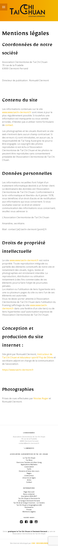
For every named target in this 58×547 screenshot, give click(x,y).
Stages (29, 473)
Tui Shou (29, 460)
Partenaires (29, 507)
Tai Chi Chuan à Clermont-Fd (29, 498)
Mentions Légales (29, 512)
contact (9, 125)
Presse (29, 509)
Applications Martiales (29, 464)
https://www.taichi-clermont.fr (18, 369)
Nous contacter (29, 494)
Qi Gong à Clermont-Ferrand (29, 501)
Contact (29, 482)
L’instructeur (29, 475)
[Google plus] (31, 521)
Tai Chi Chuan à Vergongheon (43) (29, 505)
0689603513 (30, 448)
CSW (33, 543)
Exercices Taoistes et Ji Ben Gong (29, 462)
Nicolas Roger (41, 398)
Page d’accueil (29, 492)
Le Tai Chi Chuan (29, 458)
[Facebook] (26, 521)
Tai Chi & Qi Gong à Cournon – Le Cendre (29, 503)
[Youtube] (36, 521)
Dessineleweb (42, 543)
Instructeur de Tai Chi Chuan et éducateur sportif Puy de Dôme (27, 356)
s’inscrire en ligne (29, 478)
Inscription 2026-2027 (29, 496)
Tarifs (29, 469)
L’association (29, 467)
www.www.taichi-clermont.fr (16, 112)
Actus (29, 480)
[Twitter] (21, 521)
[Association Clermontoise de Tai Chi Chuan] (29, 10)
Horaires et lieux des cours (29, 471)
